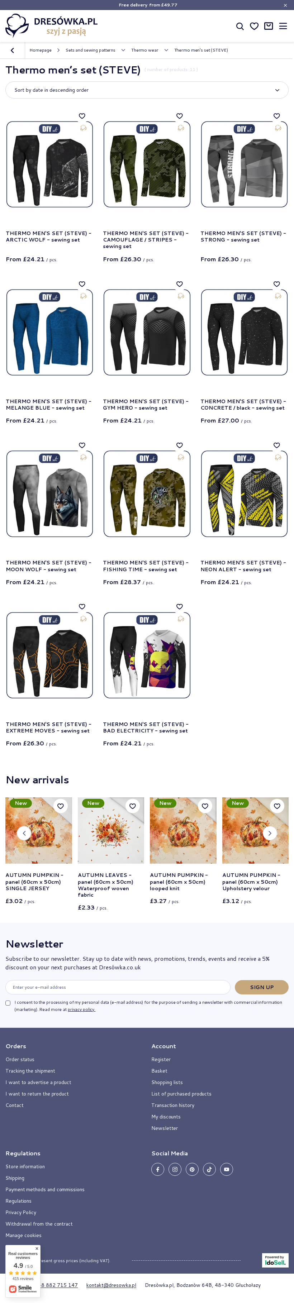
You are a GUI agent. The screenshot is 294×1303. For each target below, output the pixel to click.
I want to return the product (37, 1093)
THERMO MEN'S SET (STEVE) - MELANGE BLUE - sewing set (48, 404)
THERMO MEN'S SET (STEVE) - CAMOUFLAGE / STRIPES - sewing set (146, 240)
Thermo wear (144, 50)
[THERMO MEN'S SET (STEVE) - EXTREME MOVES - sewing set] (50, 655)
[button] (24, 833)
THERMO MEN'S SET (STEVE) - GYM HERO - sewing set (146, 404)
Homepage (40, 50)
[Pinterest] (192, 1169)
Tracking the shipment (30, 1070)
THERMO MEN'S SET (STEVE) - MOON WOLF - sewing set (48, 565)
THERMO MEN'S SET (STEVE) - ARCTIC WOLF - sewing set (48, 236)
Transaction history (172, 1105)
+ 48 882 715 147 (55, 1285)
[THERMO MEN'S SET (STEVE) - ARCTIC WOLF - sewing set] (50, 164)
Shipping (14, 1178)
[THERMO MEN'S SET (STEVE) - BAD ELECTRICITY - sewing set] (147, 655)
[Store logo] (51, 26)
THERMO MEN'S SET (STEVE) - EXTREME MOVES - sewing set (48, 727)
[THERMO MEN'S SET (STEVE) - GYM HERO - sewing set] (147, 332)
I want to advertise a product (38, 1082)
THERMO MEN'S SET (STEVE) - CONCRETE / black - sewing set (243, 404)
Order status (19, 1059)
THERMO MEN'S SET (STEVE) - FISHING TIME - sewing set (146, 565)
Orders (15, 1046)
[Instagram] (175, 1169)
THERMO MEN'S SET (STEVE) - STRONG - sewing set (243, 236)
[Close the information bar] (285, 5)
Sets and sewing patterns (90, 50)
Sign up (262, 987)
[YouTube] (226, 1169)
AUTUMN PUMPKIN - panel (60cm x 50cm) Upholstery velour (251, 882)
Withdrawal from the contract (39, 1223)
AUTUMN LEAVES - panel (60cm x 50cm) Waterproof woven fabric (105, 885)
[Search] (240, 26)
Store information (25, 1166)
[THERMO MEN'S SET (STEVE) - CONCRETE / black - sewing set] (244, 332)
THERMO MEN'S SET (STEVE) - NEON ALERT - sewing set (243, 565)
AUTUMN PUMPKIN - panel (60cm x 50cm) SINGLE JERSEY (34, 882)
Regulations (18, 1200)
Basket (159, 1070)
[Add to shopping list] (82, 116)
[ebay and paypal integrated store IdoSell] (275, 1260)
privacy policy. (81, 1009)
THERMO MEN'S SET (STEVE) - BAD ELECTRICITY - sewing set (146, 727)
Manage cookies (23, 1235)
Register (160, 1059)
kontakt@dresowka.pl (111, 1285)
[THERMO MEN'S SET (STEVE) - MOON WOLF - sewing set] (50, 494)
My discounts (166, 1116)
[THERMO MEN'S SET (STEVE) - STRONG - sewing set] (244, 164)
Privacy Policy (20, 1212)
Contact (14, 1105)
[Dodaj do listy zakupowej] (60, 806)
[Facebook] (157, 1169)
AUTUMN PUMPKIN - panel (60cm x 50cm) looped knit (179, 882)
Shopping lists (167, 1082)
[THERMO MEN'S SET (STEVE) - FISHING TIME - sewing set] (147, 494)
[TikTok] (209, 1169)
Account (163, 1046)
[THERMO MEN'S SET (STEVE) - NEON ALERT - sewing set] (244, 494)
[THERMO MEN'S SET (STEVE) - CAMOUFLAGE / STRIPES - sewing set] (147, 164)
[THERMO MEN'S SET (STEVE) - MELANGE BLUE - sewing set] (50, 332)
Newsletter (34, 943)
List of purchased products (181, 1093)
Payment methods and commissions (45, 1189)
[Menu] (283, 26)
